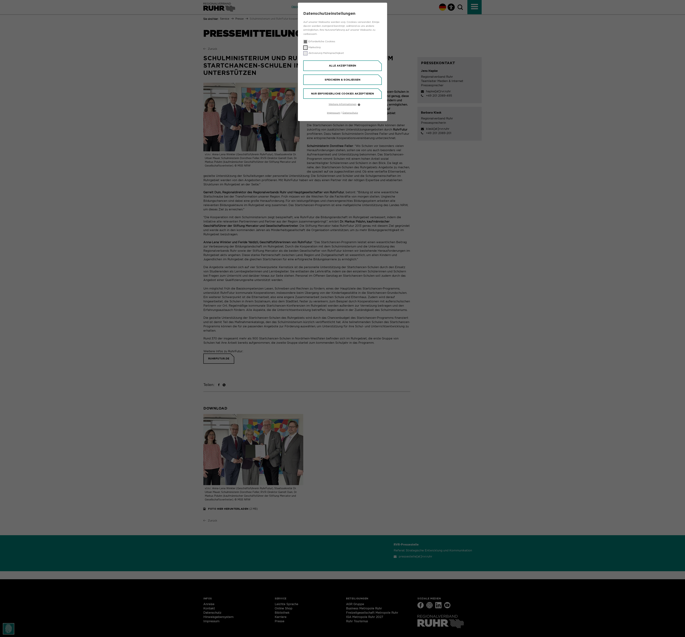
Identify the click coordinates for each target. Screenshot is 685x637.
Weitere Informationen (342, 104)
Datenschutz (350, 113)
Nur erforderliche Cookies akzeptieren (342, 93)
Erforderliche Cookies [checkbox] (321, 41)
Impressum (333, 113)
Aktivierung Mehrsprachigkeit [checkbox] (326, 53)
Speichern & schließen (342, 79)
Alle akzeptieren (342, 65)
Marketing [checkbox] (314, 47)
